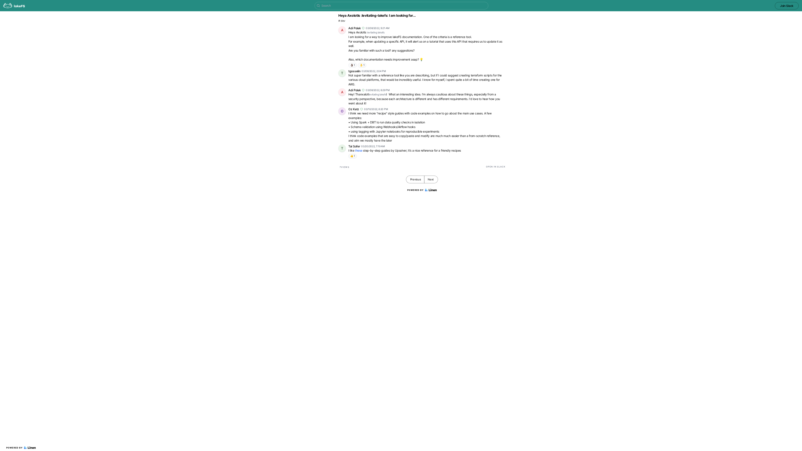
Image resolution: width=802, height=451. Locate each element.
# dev (341, 20)
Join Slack (786, 6)
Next (431, 179)
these (358, 150)
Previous (415, 179)
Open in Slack (495, 166)
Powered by (14, 447)
